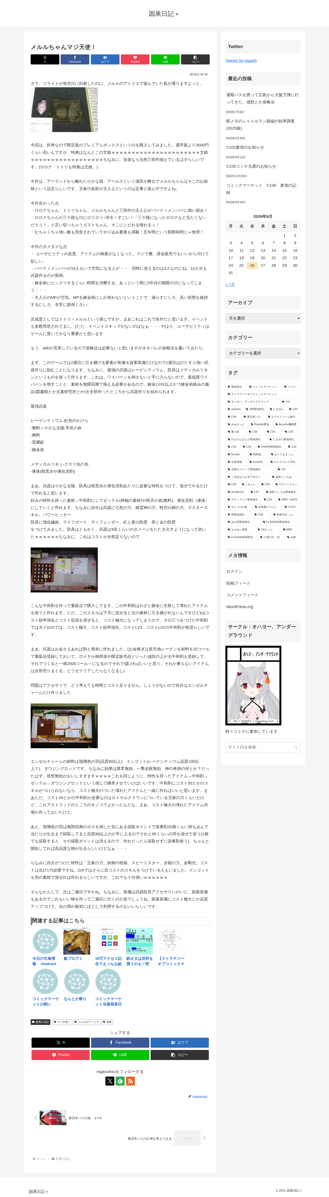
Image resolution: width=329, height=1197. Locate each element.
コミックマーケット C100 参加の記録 (261, 189)
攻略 (109, 1022)
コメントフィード (242, 595)
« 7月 (230, 284)
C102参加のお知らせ (245, 147)
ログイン (234, 571)
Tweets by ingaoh (241, 60)
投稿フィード (238, 583)
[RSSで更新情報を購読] (130, 1081)
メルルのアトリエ (88, 1022)
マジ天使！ (64, 1022)
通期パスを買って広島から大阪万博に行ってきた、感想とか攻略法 (262, 98)
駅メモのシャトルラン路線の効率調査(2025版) (260, 124)
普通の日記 (42, 1022)
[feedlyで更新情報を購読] (120, 1081)
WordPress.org (239, 607)
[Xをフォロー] (109, 1081)
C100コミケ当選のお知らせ (251, 166)
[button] (195, 59)
